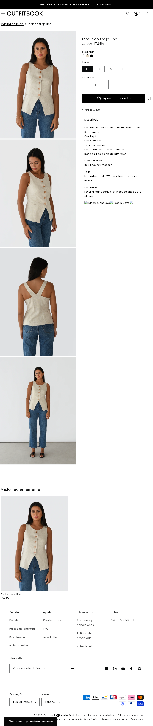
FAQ (46, 629)
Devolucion (17, 637)
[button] (128, 13)
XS (88, 69)
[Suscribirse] (72, 668)
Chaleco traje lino (38, 24)
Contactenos (52, 620)
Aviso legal (84, 646)
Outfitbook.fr (50, 715)
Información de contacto (83, 718)
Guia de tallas (19, 645)
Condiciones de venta (114, 718)
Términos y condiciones (85, 622)
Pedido (14, 620)
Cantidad (88, 77)
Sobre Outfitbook (123, 620)
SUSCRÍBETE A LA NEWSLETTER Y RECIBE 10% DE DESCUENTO (76, 4)
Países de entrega (22, 629)
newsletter (50, 637)
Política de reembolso (101, 714)
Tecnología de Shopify (72, 715)
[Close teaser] (58, 715)
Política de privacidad (84, 636)
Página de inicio (12, 24)
